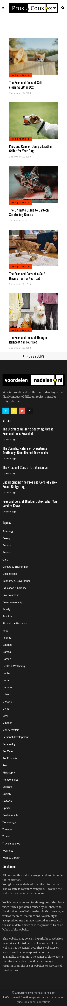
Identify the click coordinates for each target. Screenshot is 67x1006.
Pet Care (7, 751)
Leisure (6, 694)
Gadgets (7, 644)
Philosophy (8, 772)
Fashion (7, 616)
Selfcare (7, 786)
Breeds (6, 552)
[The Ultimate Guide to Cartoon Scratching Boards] (33, 184)
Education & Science (14, 588)
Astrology (7, 531)
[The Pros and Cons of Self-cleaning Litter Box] (33, 56)
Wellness (7, 850)
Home (5, 680)
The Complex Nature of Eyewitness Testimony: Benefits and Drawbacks (25, 450)
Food (5, 630)
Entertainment (10, 595)
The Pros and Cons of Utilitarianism (25, 467)
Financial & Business (14, 623)
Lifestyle (7, 701)
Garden (6, 659)
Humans (7, 687)
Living (5, 708)
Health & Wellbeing (13, 666)
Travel (6, 836)
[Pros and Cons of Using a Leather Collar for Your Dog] (33, 120)
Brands (6, 545)
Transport (7, 829)
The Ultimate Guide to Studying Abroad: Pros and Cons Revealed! (28, 431)
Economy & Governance (16, 581)
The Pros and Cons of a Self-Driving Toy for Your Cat (27, 276)
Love (5, 715)
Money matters (10, 730)
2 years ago (9, 439)
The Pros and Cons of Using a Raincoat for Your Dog (28, 339)
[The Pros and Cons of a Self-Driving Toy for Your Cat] (33, 247)
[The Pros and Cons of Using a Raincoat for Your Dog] (33, 311)
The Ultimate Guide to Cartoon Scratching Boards (29, 212)
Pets (5, 765)
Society (6, 794)
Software (7, 801)
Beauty (6, 538)
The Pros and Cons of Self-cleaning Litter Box (26, 85)
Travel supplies (11, 843)
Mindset (7, 723)
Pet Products (9, 758)
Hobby (6, 673)
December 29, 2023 (20, 93)
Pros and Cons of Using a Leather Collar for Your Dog (30, 148)
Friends (6, 637)
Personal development (15, 737)
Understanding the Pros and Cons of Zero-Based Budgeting (29, 484)
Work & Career (11, 857)
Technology (9, 822)
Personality (8, 744)
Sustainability (10, 815)
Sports (6, 808)
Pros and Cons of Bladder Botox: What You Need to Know (29, 503)
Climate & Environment (15, 566)
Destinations (9, 573)
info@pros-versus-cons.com (44, 997)
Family (6, 609)
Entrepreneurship (12, 602)
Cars (5, 559)
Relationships (10, 779)
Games (6, 652)
